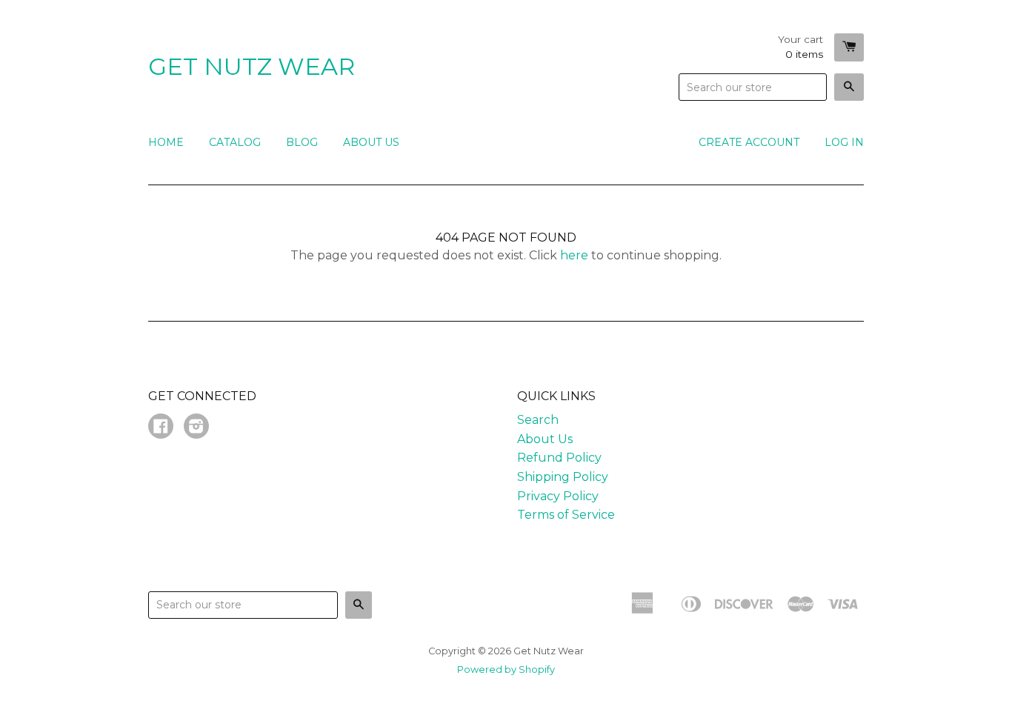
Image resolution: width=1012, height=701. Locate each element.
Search (538, 420)
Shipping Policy (562, 477)
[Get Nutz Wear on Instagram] (196, 428)
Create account (749, 142)
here (574, 255)
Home (166, 142)
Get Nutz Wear (251, 66)
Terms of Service (566, 515)
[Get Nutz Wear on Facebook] (160, 428)
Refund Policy (559, 458)
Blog (302, 142)
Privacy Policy (558, 496)
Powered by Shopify (506, 669)
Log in (844, 142)
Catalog (235, 142)
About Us (371, 142)
